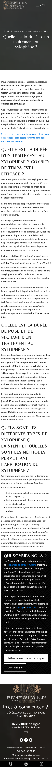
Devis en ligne (14, 667)
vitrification (32, 607)
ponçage (20, 607)
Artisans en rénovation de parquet (25, 658)
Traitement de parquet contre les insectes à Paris (28, 31)
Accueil (6, 31)
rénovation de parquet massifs (21, 564)
